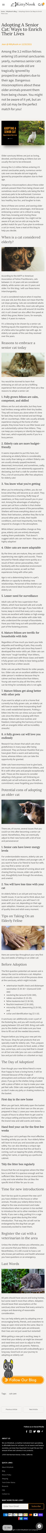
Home (3, 11)
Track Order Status (8, 1482)
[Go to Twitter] (34, 1432)
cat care (12, 1393)
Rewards (5, 1486)
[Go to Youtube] (38, 1432)
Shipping (5, 1478)
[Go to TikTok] (42, 1432)
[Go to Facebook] (26, 1432)
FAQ (3, 1490)
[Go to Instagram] (30, 1432)
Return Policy (6, 1475)
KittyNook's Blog (11, 11)
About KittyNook (7, 1467)
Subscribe (36, 1506)
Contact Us (6, 1494)
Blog (3, 1471)
